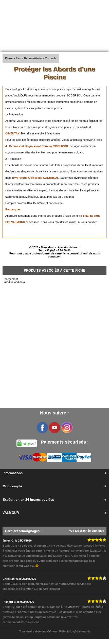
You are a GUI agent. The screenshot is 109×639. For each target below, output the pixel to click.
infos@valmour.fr (78, 631)
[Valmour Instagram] (67, 428)
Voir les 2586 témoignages (86, 530)
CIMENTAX (12, 133)
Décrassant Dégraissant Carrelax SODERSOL (39, 146)
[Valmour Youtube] (54, 428)
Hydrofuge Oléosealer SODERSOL (36, 177)
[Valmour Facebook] (42, 428)
